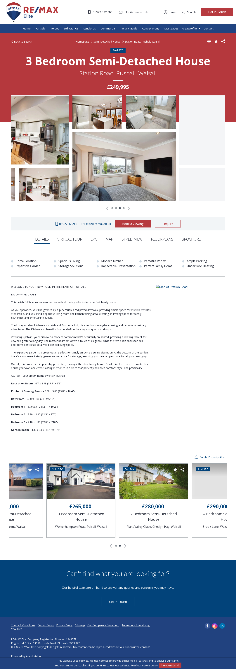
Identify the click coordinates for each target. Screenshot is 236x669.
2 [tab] (116, 208)
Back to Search (22, 41)
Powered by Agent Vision (26, 656)
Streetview (132, 239)
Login (172, 12)
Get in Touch (217, 12)
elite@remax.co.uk (136, 12)
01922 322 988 (102, 12)
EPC (94, 239)
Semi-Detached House (106, 41)
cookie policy (150, 665)
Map (109, 239)
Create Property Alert (212, 457)
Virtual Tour (69, 239)
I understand (170, 665)
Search (191, 12)
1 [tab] (112, 208)
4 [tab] (124, 208)
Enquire (167, 224)
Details (42, 239)
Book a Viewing (133, 224)
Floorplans (162, 239)
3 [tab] (120, 208)
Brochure (191, 239)
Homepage (82, 41)
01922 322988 (68, 224)
